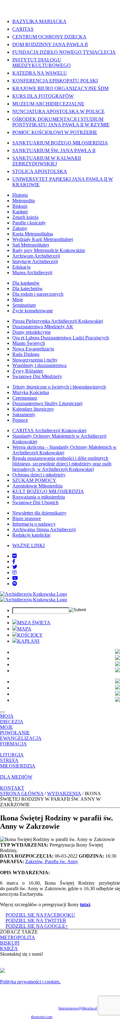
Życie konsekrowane (32, 310)
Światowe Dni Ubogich (35, 502)
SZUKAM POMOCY (34, 480)
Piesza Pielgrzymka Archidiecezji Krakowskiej (57, 321)
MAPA (24, 628)
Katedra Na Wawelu (39, 73)
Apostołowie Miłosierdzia (37, 485)
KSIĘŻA (9, 948)
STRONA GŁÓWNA (21, 793)
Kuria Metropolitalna (32, 233)
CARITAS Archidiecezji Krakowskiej (49, 430)
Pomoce (20, 420)
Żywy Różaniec (27, 370)
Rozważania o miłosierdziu (38, 497)
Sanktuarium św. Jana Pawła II (53, 150)
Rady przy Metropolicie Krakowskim (48, 250)
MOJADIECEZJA (11, 718)
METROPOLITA (17, 937)
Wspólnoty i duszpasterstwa (39, 365)
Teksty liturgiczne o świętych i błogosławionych (59, 386)
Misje (17, 299)
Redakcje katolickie (31, 535)
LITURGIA (12, 754)
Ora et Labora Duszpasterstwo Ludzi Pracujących (60, 337)
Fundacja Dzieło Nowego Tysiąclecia (64, 52)
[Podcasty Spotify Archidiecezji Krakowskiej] (14, 583)
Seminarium (24, 305)
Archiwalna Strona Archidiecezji (44, 529)
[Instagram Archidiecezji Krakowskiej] (14, 572)
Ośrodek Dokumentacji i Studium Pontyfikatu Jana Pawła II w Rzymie (61, 122)
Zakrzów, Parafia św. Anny (51, 861)
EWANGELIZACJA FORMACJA (21, 741)
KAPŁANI (28, 641)
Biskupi (19, 206)
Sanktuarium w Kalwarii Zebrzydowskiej (46, 161)
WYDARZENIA (64, 793)
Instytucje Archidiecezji (35, 261)
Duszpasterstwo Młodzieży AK (42, 326)
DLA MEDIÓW (16, 777)
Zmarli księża (25, 217)
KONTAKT (12, 788)
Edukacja (21, 267)
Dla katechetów (27, 288)
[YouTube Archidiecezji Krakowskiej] (15, 578)
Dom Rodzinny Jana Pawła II (50, 44)
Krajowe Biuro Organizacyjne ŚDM (60, 88)
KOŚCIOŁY (30, 635)
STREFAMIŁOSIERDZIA (17, 763)
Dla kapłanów (26, 283)
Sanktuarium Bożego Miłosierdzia (60, 142)
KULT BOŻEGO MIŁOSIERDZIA (48, 491)
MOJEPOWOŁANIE (15, 730)
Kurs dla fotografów (43, 96)
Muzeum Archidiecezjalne (48, 103)
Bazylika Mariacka (39, 21)
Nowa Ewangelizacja (33, 348)
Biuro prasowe (26, 518)
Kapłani (20, 211)
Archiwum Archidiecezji (36, 256)
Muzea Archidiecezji (32, 272)
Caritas (23, 29)
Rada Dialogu (25, 354)
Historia (20, 195)
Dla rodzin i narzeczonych (37, 294)
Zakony (19, 228)
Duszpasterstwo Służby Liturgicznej (47, 403)
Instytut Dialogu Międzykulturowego (41, 62)
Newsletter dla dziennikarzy (39, 512)
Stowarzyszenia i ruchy (35, 359)
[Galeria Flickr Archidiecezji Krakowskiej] (14, 556)
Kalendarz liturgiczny (33, 409)
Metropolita (23, 200)
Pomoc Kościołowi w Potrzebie (54, 132)
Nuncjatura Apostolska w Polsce (58, 111)
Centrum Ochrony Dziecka (49, 36)
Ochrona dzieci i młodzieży (39, 474)
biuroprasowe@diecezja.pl (77, 1008)
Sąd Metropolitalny (31, 244)
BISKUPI (9, 943)
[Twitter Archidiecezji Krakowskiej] (14, 567)
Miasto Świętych (28, 343)
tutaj (85, 904)
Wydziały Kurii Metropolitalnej (42, 239)
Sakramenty (23, 414)
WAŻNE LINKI (28, 545)
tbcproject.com (41, 1017)
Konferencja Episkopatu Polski (55, 80)
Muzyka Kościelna (30, 392)
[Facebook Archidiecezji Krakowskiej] (13, 561)
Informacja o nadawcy (34, 524)
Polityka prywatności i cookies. (30, 981)
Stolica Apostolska (39, 171)
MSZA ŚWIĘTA (33, 622)
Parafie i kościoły (29, 222)
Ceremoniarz (24, 398)
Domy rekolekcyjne (31, 332)
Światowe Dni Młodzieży (37, 376)
